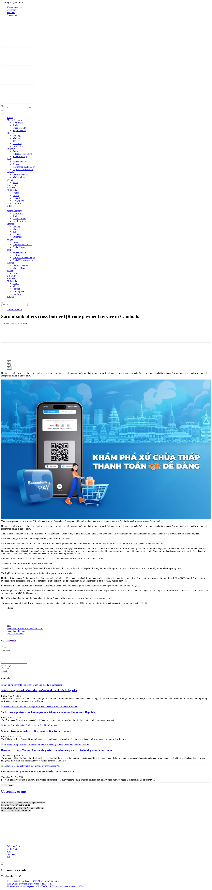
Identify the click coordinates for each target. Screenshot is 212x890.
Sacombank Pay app (16, 631)
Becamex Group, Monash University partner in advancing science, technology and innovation (56, 750)
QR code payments (15, 633)
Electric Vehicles (20, 174)
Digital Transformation (23, 169)
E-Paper (10, 206)
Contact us (12, 15)
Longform (17, 203)
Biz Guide (11, 185)
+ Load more (7, 785)
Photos (16, 193)
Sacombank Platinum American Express (25, 628)
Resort (16, 151)
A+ (9, 368)
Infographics (18, 200)
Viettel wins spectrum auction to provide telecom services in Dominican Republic (48, 712)
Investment (18, 122)
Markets (16, 138)
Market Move (19, 177)
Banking (16, 135)
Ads (9, 851)
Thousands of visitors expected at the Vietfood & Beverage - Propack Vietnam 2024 (45, 886)
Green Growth (19, 128)
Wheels (10, 172)
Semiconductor (19, 161)
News (15, 182)
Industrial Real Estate (22, 154)
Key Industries (19, 130)
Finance (10, 133)
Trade (15, 125)
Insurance (17, 143)
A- (9, 362)
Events (10, 180)
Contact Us (12, 849)
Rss (8, 856)
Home (10, 117)
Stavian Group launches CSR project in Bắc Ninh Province (36, 730)
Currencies (17, 146)
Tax (14, 141)
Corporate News (14, 309)
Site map (11, 12)
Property (11, 148)
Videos (16, 195)
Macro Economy (14, 120)
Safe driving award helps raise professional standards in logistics (39, 690)
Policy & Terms (14, 846)
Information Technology (24, 167)
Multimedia (12, 190)
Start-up (16, 164)
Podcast (16, 198)
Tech (9, 159)
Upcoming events (13, 791)
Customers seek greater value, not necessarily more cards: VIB (37, 771)
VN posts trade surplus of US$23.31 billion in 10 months (33, 881)
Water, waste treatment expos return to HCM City (29, 883)
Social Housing (20, 156)
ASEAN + (12, 187)
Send (4, 671)
